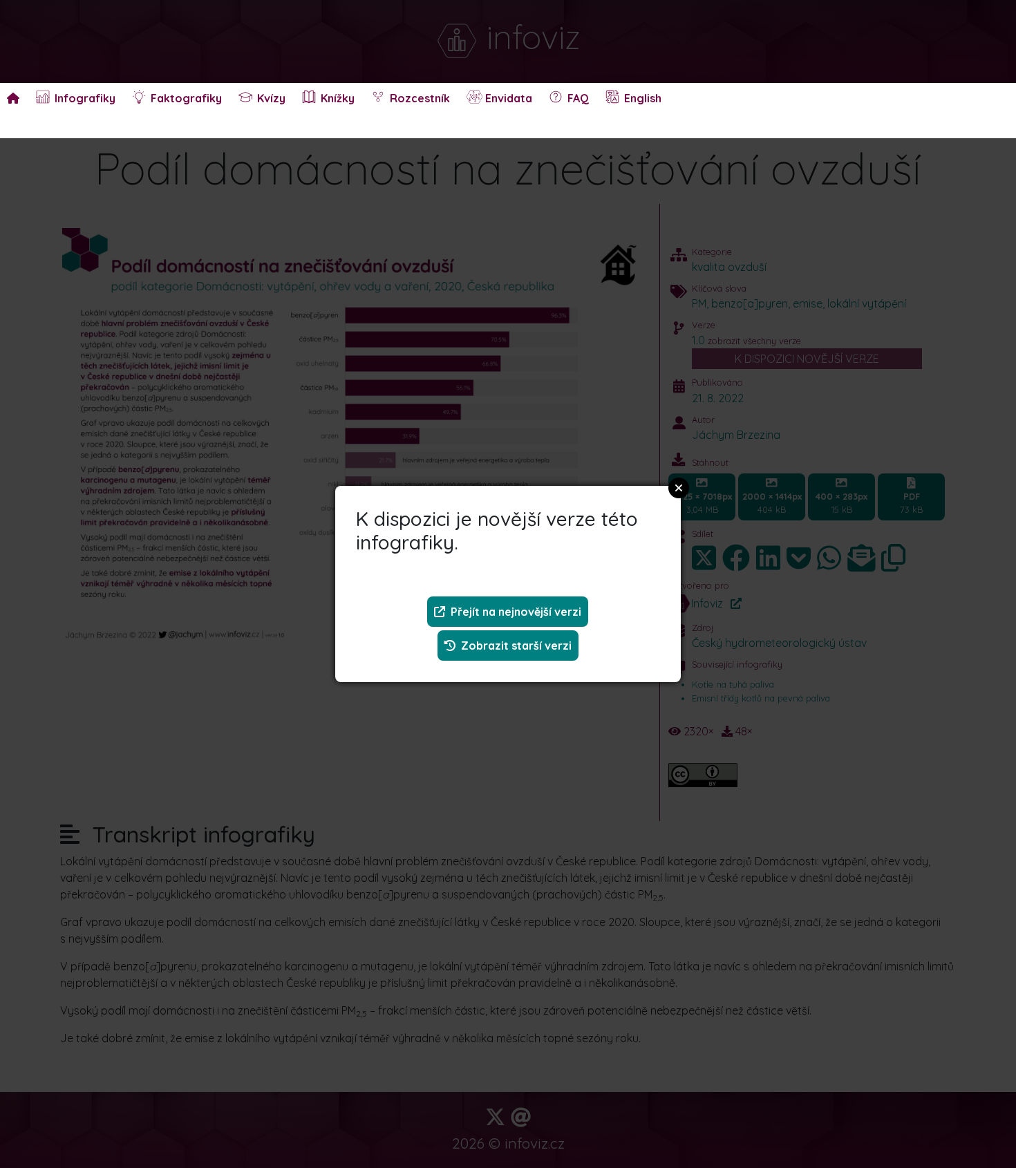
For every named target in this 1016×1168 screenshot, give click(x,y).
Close (678, 488)
